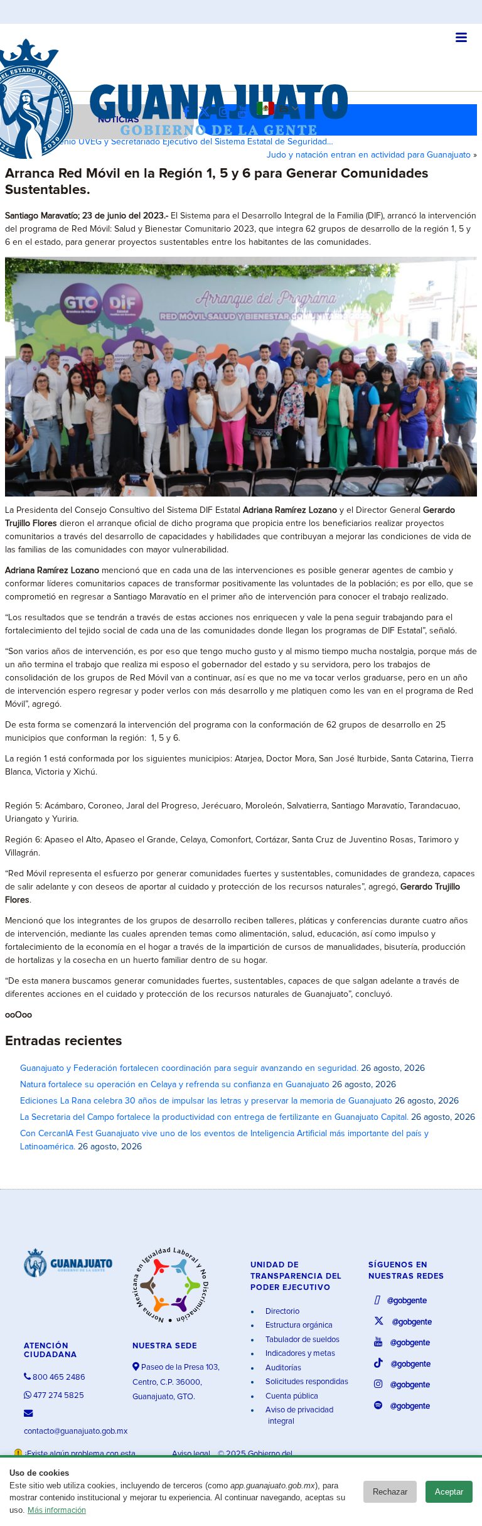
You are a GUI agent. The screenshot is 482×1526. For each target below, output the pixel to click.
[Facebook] (189, 113)
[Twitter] (207, 113)
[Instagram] (227, 113)
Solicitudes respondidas (306, 1382)
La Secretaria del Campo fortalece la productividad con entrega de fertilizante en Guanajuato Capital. (214, 1117)
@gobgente (406, 1301)
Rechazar (390, 1491)
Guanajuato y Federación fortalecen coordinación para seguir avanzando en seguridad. (189, 1068)
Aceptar (449, 1491)
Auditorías (282, 1368)
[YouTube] (246, 113)
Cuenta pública (291, 1396)
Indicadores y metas (299, 1354)
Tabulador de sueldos (302, 1340)
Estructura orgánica (298, 1325)
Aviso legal (192, 1454)
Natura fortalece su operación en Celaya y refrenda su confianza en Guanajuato (174, 1084)
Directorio (281, 1312)
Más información (57, 1511)
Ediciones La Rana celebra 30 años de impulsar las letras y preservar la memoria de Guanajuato (206, 1101)
